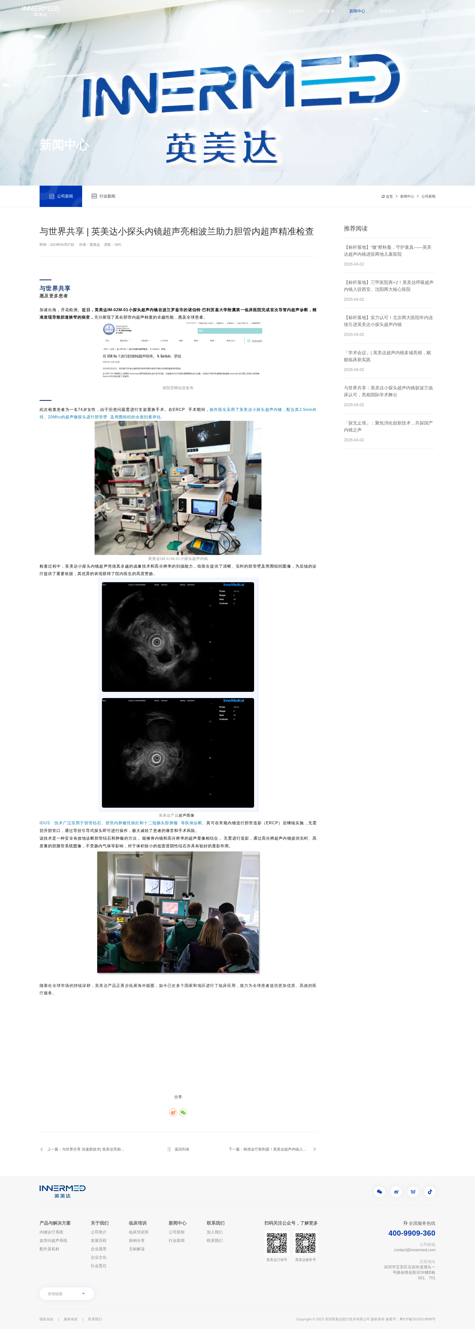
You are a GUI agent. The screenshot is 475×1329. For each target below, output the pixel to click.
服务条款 (71, 1319)
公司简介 (99, 1232)
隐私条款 (46, 1319)
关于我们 (265, 11)
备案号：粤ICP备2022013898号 (410, 1319)
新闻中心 (357, 11)
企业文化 (99, 1257)
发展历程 (99, 1240)
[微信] (379, 1191)
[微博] (396, 1191)
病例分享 (137, 1240)
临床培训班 (139, 1232)
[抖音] (429, 1191)
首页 (196, 11)
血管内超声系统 (53, 1240)
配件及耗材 (49, 1249)
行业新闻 (177, 1240)
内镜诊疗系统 (51, 1232)
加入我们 (215, 1232)
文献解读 (137, 1249)
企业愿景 (99, 1249)
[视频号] (413, 1191)
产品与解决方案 (228, 11)
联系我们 (388, 11)
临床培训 (296, 11)
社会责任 (99, 1266)
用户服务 (326, 11)
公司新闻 (428, 196)
